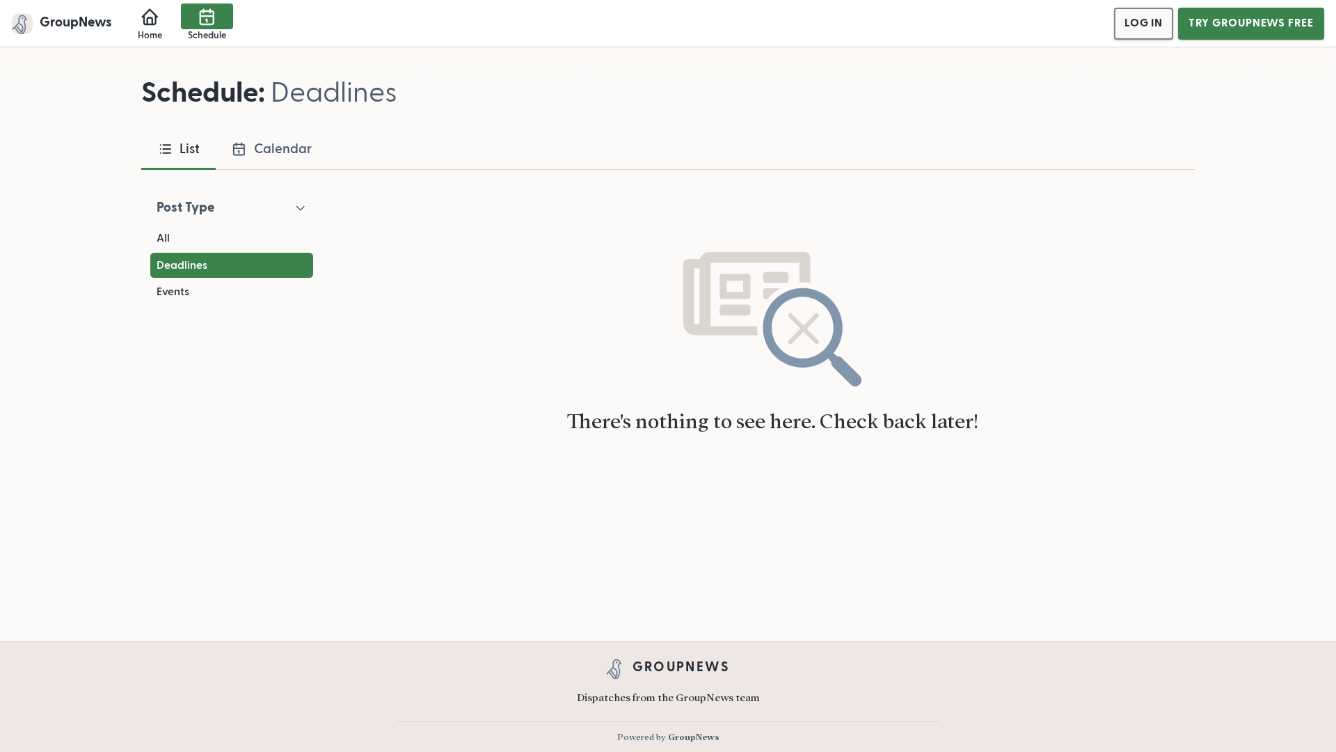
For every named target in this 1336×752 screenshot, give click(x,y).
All (163, 238)
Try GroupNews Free (1251, 23)
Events (173, 291)
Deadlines (182, 265)
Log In (1143, 23)
